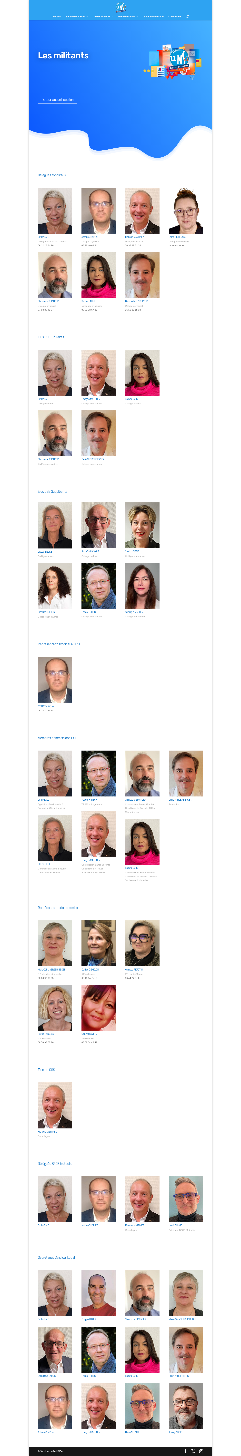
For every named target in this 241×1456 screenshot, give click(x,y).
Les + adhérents (152, 16)
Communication (101, 16)
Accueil (56, 16)
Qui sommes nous (75, 16)
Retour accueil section (57, 100)
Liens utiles (174, 16)
